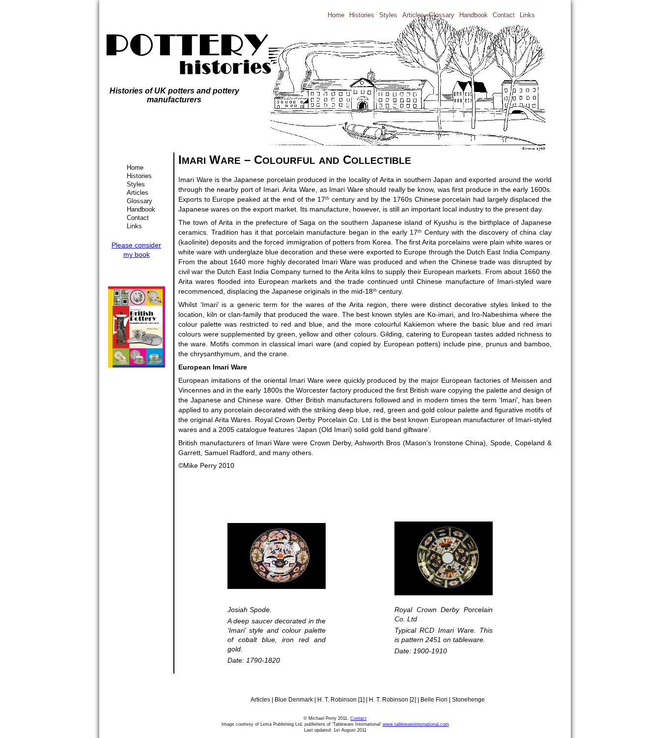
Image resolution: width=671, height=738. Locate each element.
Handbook (141, 209)
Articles (137, 192)
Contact (138, 217)
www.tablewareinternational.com (416, 724)
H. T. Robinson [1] (341, 699)
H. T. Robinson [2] (393, 699)
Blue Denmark (294, 699)
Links (134, 226)
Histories (139, 176)
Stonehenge (468, 699)
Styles (136, 184)
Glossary (139, 201)
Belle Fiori (434, 699)
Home (135, 167)
